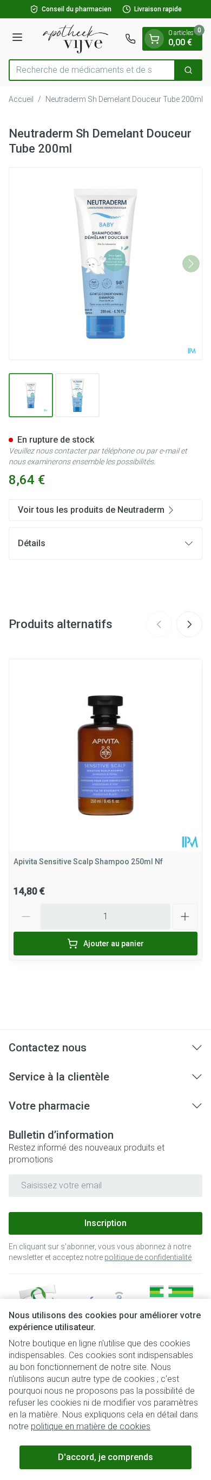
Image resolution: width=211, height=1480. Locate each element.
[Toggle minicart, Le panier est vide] (154, 39)
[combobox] (92, 70)
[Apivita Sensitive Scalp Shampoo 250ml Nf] (105, 755)
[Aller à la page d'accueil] (75, 39)
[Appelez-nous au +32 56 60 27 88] (130, 38)
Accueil (21, 99)
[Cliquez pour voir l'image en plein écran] (105, 264)
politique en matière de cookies (90, 1426)
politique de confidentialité (148, 1257)
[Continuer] (191, 263)
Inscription (105, 1223)
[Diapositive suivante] (189, 624)
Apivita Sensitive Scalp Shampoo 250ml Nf (88, 861)
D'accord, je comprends (105, 1457)
